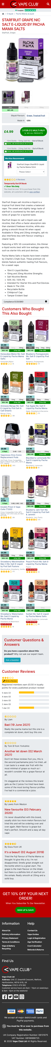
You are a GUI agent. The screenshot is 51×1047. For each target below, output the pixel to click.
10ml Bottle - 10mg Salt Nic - (24, 142)
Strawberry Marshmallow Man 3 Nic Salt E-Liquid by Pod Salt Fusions (12, 564)
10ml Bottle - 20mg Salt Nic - (24, 149)
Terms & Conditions (11, 942)
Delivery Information (11, 934)
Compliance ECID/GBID (13, 302)
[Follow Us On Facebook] (5, 996)
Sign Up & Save (25, 910)
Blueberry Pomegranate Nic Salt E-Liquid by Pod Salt (37, 356)
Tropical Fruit (39, 115)
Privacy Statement (10, 938)
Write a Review (11, 681)
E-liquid (10, 14)
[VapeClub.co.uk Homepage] (3, 14)
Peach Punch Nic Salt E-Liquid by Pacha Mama (37, 562)
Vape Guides (33, 934)
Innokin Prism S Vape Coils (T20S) (10, 508)
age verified (34, 192)
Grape (29, 115)
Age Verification (34, 942)
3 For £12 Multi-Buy (33, 131)
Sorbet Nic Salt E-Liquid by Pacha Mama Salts (37, 615)
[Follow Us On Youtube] (16, 996)
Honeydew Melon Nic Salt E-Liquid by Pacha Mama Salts (13, 356)
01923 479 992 (19, 985)
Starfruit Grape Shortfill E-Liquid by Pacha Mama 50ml (30, 165)
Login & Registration (36, 938)
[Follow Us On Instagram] (21, 996)
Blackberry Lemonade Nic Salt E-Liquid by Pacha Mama (38, 460)
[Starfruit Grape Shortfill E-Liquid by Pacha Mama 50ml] (9, 165)
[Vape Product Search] (48, 4)
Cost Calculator (34, 946)
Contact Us (32, 930)
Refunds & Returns (35, 949)
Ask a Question (12, 660)
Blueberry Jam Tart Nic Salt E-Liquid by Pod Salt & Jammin (37, 512)
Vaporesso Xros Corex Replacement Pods (11, 456)
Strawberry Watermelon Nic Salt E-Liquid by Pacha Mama (12, 616)
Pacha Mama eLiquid (25, 14)
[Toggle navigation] (3, 4)
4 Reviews (20, 179)
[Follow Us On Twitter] (10, 996)
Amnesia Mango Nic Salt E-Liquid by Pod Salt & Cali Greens (12, 408)
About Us (6, 930)
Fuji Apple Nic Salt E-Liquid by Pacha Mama (36, 407)
